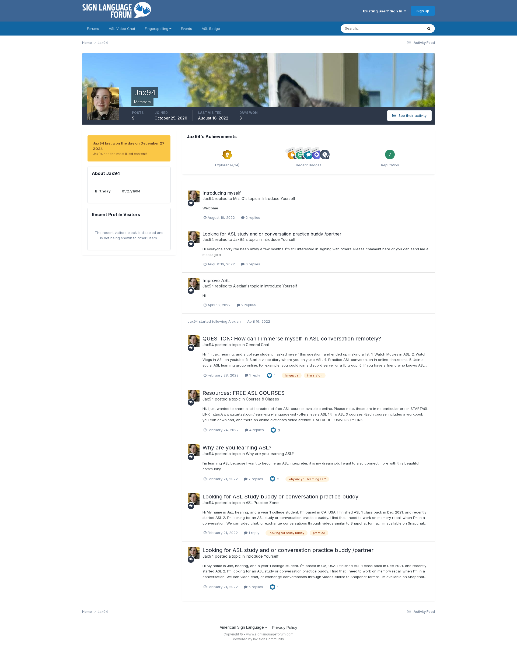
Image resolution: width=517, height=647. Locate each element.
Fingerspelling (157, 28)
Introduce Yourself (279, 198)
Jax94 (208, 198)
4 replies (256, 430)
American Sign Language (242, 627)
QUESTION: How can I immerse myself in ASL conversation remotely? (291, 338)
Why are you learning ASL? (236, 447)
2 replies (252, 217)
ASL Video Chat (122, 28)
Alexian (239, 286)
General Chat (257, 344)
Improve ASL (216, 280)
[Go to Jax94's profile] (194, 196)
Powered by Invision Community (258, 639)
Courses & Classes (262, 399)
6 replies (252, 264)
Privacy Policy (284, 627)
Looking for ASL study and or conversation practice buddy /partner (271, 234)
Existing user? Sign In (383, 11)
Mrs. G (238, 198)
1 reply (254, 375)
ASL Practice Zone (262, 502)
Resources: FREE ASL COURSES (243, 393)
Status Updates (403, 28)
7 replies (255, 479)
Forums (93, 28)
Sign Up (423, 11)
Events (186, 28)
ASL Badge (211, 28)
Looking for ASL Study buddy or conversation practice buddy (280, 496)
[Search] (429, 28)
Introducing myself (221, 193)
